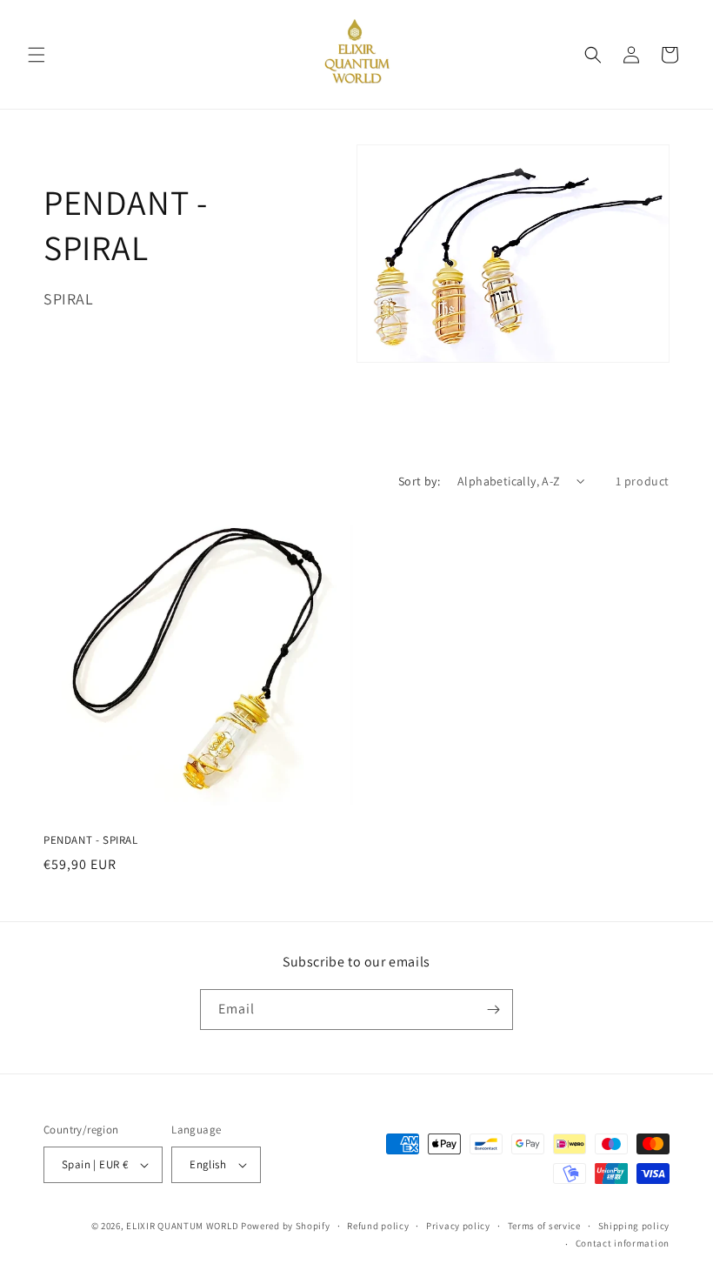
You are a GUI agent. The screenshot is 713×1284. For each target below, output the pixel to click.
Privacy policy (458, 1226)
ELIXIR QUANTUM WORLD (182, 1226)
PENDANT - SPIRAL (90, 840)
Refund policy (378, 1226)
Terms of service (544, 1226)
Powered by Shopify (285, 1226)
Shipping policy (634, 1226)
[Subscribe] (493, 1009)
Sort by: (419, 481)
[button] (36, 55)
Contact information (623, 1243)
